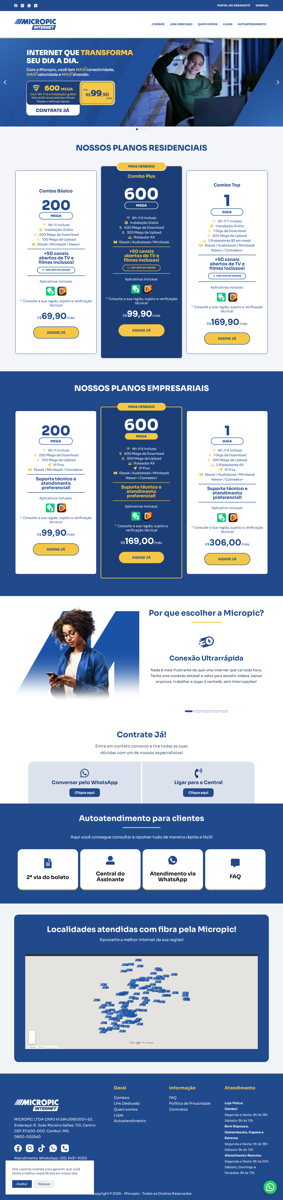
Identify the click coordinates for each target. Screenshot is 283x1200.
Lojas (227, 24)
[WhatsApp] (29, 5)
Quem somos (208, 24)
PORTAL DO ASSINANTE (233, 5)
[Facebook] (15, 5)
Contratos (178, 1109)
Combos (158, 24)
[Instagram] (22, 5)
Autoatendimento (252, 24)
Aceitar (22, 1184)
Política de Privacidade (189, 1103)
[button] (5, 82)
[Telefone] (35, 5)
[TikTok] (41, 1148)
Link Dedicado (181, 24)
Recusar (44, 1184)
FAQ (173, 1097)
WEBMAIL (262, 5)
